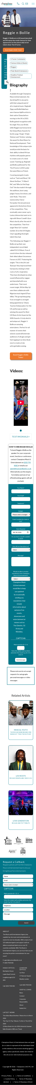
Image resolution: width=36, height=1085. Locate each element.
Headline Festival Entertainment (17, 76)
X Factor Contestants (18, 59)
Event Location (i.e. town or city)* (21, 520)
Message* (21, 555)
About (21, 1005)
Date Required (20, 529)
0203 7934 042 (10, 986)
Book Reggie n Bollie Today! (13, 50)
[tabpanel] (21, 401)
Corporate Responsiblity (23, 1000)
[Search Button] (23, 4)
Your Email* (20, 495)
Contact (21, 996)
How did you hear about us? (20, 546)
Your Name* (20, 488)
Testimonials (20, 436)
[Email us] (26, 3)
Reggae (13, 67)
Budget (21, 511)
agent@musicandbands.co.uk (20, 469)
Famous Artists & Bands (19, 63)
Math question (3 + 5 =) (21, 644)
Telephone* (20, 503)
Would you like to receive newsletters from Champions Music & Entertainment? (20, 573)
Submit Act (22, 1008)
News (21, 993)
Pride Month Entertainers (19, 71)
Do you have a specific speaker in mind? (21, 537)
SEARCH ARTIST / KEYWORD (5, 68)
